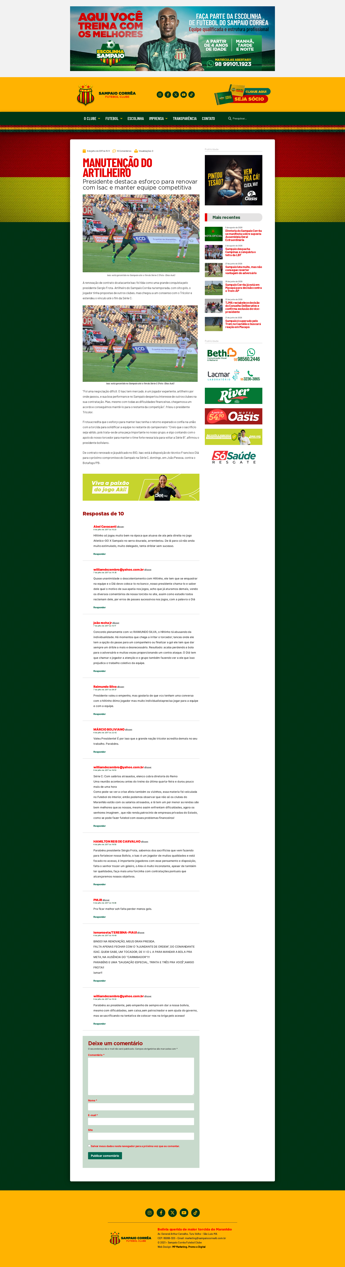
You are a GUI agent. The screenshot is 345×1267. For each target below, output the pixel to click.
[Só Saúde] (233, 467)
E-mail (93, 1115)
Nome (92, 1100)
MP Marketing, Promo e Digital (188, 1246)
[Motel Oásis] (233, 204)
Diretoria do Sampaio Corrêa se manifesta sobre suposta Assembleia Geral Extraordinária (243, 235)
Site (90, 1130)
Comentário (96, 1055)
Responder (99, 553)
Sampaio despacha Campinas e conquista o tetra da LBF (240, 252)
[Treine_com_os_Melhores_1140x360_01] (172, 70)
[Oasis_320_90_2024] (233, 426)
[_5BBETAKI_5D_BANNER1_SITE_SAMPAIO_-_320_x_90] (233, 446)
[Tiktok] (191, 94)
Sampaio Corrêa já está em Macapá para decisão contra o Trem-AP (243, 287)
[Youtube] (183, 94)
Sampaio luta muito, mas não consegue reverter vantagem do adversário (243, 270)
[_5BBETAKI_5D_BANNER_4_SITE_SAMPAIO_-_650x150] (141, 502)
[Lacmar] (233, 385)
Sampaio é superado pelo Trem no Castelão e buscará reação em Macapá (243, 324)
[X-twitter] (175, 94)
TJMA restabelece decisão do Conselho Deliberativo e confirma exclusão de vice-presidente (242, 307)
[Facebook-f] (168, 94)
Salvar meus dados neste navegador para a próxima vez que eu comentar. (135, 1146)
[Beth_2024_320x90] (233, 364)
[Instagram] (160, 94)
